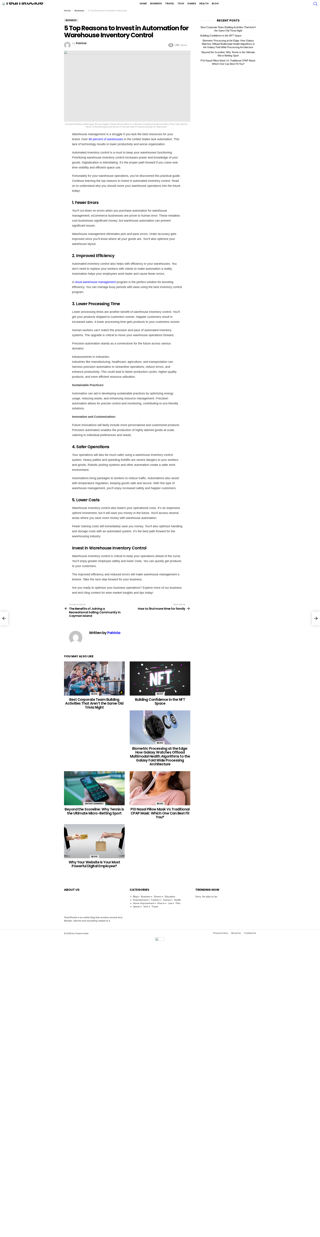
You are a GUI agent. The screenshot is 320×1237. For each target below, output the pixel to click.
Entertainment (94, 803)
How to (161, 903)
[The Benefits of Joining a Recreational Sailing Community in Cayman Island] (4, 618)
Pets (178, 903)
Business (156, 3)
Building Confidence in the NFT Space (160, 701)
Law (170, 903)
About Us (236, 933)
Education (170, 896)
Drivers (157, 896)
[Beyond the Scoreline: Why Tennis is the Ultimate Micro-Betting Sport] (94, 788)
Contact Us (250, 933)
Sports (136, 906)
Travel (169, 3)
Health (203, 3)
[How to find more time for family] (316, 618)
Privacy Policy (220, 933)
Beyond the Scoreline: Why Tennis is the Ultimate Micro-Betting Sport (94, 811)
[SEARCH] (316, 3)
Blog (215, 3)
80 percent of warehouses (106, 139)
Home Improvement (143, 903)
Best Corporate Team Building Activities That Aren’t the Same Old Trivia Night (94, 703)
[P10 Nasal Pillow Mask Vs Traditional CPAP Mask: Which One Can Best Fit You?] (160, 788)
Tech (181, 3)
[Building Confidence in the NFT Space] (160, 678)
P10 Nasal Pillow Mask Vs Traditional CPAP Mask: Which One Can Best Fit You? (160, 813)
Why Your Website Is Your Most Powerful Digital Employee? (94, 864)
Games (191, 3)
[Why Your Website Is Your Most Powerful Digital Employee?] (94, 841)
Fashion (155, 900)
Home (143, 3)
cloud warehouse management (95, 282)
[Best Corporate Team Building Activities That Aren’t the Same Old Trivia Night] (94, 678)
